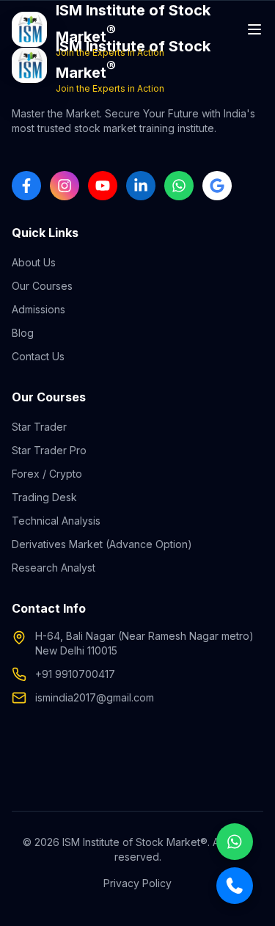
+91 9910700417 (75, 674)
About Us (34, 262)
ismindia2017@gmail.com (94, 697)
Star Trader (39, 426)
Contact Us (38, 356)
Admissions (38, 309)
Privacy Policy (137, 883)
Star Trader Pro (49, 450)
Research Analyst (53, 567)
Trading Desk (44, 497)
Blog (23, 333)
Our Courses (42, 286)
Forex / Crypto (47, 473)
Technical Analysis (56, 520)
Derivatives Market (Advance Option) (102, 544)
